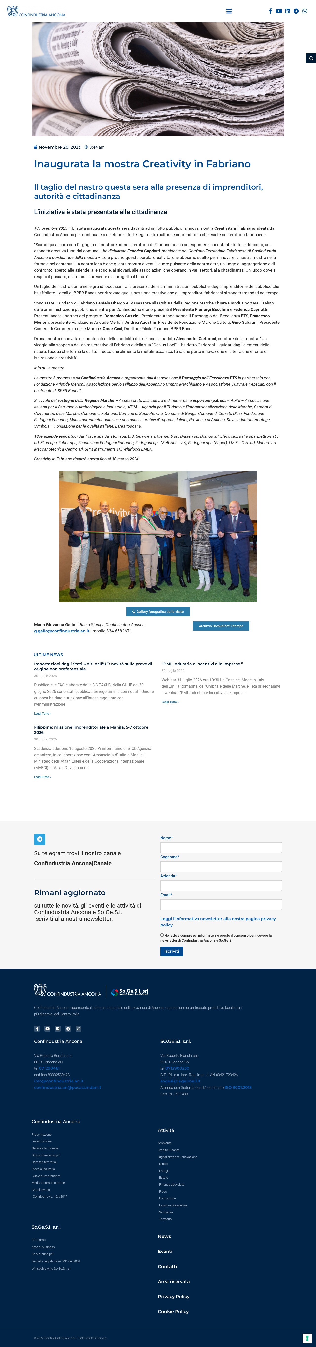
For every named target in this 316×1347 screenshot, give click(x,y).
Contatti (167, 1266)
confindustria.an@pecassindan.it (67, 1087)
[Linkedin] (288, 11)
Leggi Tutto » (42, 713)
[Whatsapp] (305, 11)
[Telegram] (296, 11)
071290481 (49, 1068)
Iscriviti (171, 951)
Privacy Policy (173, 1296)
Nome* (166, 838)
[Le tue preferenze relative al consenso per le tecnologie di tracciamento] (307, 1338)
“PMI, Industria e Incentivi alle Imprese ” (202, 664)
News (164, 1236)
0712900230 (177, 1068)
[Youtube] (279, 11)
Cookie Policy (173, 1311)
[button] (229, 11)
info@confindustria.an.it (59, 1081)
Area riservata (174, 1281)
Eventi (165, 1251)
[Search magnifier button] (311, 58)
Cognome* (169, 857)
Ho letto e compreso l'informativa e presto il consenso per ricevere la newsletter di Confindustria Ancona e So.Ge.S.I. (216, 937)
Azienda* (168, 876)
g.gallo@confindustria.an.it (62, 631)
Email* (166, 895)
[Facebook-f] (270, 11)
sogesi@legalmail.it (180, 1081)
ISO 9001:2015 (238, 1087)
